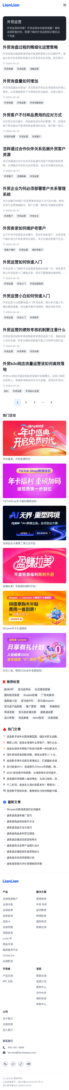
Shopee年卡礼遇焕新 (15, 628)
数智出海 (41, 975)
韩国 (42, 706)
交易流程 (53, 717)
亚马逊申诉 (24, 689)
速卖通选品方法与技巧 (19, 827)
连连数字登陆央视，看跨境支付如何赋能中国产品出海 (31, 790)
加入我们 (8, 1030)
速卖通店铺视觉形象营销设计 (23, 851)
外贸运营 (21, 68)
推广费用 (31, 706)
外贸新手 (34, 317)
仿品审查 (24, 717)
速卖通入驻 (10, 700)
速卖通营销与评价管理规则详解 (24, 863)
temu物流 (38, 717)
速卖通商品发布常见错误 (20, 833)
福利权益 (41, 998)
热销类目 (55, 706)
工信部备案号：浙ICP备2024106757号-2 (23, 1081)
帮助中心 (41, 1004)
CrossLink (8, 955)
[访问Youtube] (28, 1063)
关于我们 (8, 1018)
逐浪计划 (41, 981)
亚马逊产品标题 (13, 706)
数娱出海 (41, 927)
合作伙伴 (41, 992)
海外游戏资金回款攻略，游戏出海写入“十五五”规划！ (31, 754)
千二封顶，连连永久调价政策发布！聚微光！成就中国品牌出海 (31, 784)
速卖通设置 (46, 712)
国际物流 (41, 921)
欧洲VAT (9, 689)
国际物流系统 (11, 695)
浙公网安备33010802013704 (17, 1085)
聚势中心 (41, 987)
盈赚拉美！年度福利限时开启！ (20, 586)
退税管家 (8, 932)
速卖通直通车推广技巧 (19, 815)
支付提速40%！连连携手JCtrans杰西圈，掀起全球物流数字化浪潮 (31, 766)
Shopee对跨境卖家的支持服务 (24, 809)
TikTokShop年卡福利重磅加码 (20, 501)
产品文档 (8, 975)
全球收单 (8, 910)
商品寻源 (8, 944)
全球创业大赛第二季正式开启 (19, 543)
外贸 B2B (41, 904)
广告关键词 (47, 695)
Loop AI (7, 938)
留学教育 (41, 910)
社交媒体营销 (42, 689)
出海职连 (8, 961)
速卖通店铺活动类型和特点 (22, 839)
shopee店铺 (30, 695)
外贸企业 (34, 215)
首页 (11, 5)
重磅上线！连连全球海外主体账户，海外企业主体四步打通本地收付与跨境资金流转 (31, 742)
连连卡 (6, 921)
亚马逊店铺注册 (27, 712)
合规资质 (8, 1024)
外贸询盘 (8, 68)
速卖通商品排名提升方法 (20, 821)
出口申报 (9, 717)
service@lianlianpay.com (22, 1052)
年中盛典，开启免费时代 (16, 459)
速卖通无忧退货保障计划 (20, 857)
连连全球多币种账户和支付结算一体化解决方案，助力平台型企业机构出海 (31, 748)
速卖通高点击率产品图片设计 (23, 845)
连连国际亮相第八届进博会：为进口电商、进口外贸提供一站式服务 (31, 778)
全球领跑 (8, 927)
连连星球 (8, 915)
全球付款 (8, 904)
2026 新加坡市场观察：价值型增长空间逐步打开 (31, 772)
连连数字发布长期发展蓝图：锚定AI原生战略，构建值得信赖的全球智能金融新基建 (31, 736)
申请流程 (9, 712)
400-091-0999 (16, 1047)
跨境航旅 (41, 915)
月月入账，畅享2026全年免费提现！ (23, 670)
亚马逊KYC (27, 700)
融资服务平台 (10, 949)
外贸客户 (36, 136)
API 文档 (8, 981)
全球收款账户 (10, 898)
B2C (6, 390)
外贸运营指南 (36, 283)
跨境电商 (41, 898)
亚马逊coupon (46, 700)
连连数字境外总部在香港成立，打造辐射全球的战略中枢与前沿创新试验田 (31, 760)
